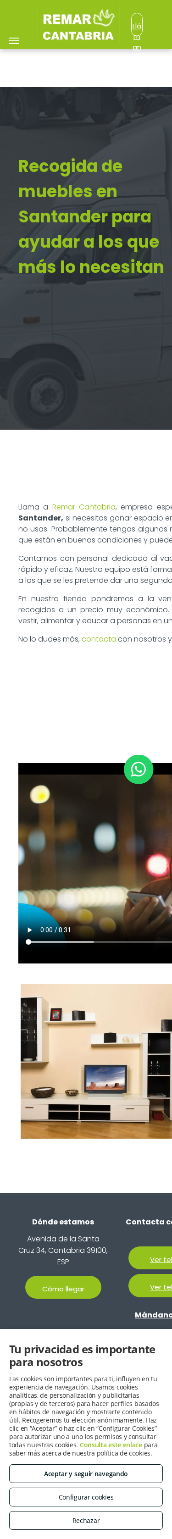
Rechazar (86, 1520)
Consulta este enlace (111, 1444)
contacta (99, 639)
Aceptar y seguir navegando (86, 1473)
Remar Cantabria (84, 507)
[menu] (14, 41)
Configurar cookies (86, 1497)
